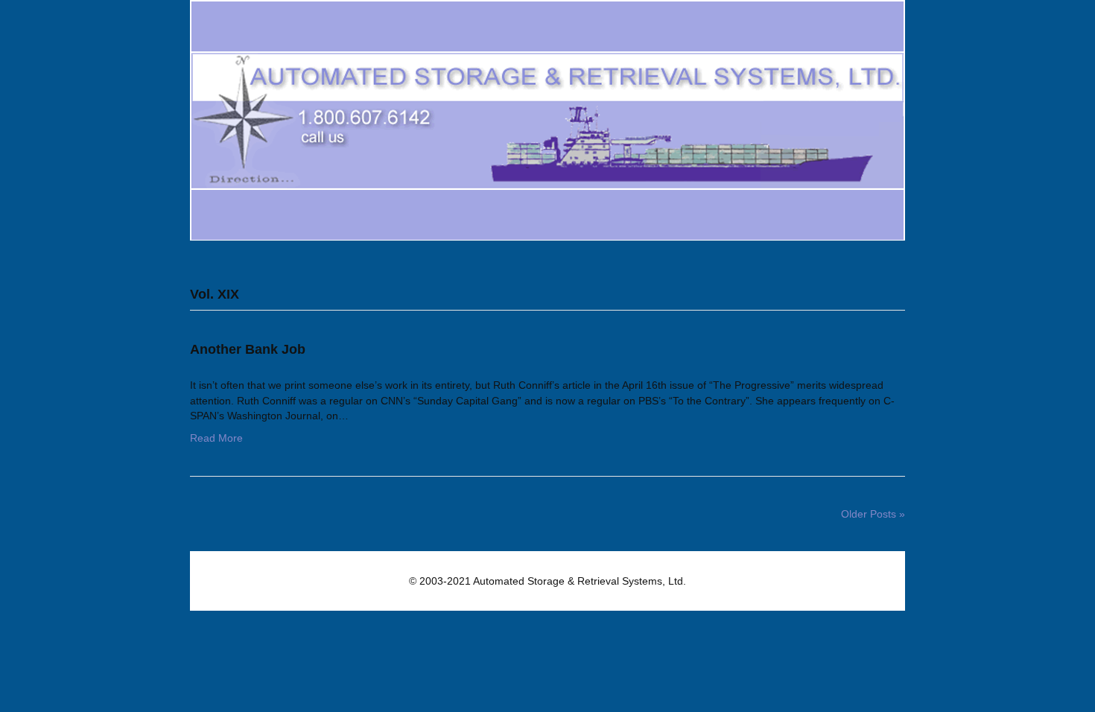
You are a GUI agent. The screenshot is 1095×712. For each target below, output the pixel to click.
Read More (216, 438)
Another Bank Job (247, 349)
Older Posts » (873, 514)
